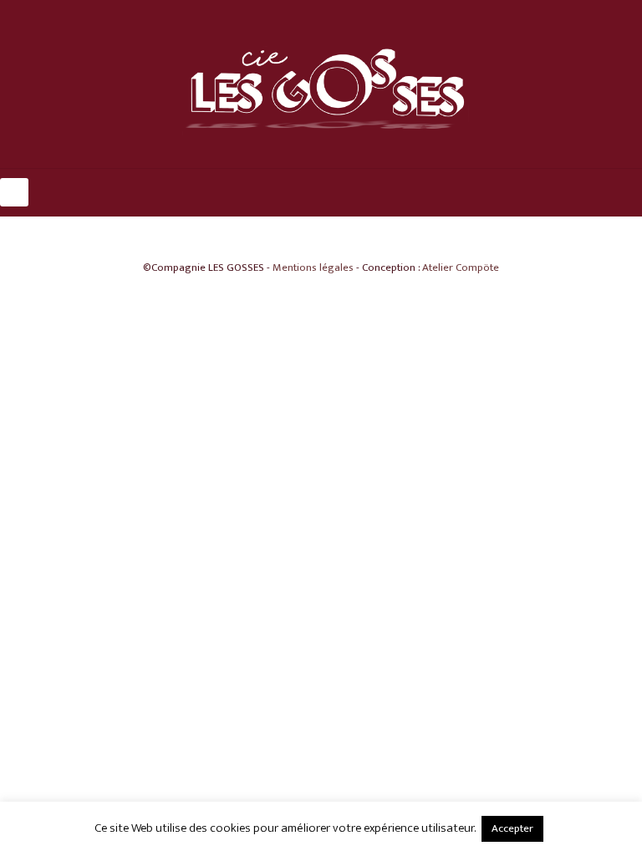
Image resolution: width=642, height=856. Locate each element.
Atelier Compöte (460, 267)
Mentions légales (313, 267)
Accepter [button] (512, 828)
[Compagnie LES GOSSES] (321, 84)
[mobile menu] (14, 192)
